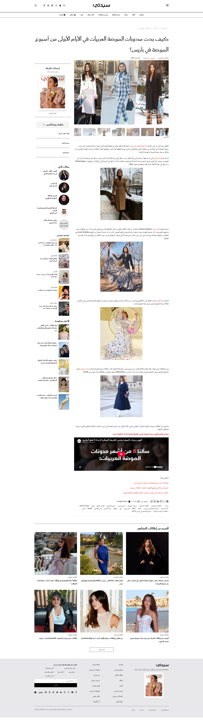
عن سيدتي (96, 675)
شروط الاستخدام (165, 710)
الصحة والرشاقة (49, 668)
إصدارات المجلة (53, 68)
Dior (134, 508)
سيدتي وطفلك (103, 15)
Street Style (84, 506)
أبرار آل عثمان (53, 186)
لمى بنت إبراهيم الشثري (50, 173)
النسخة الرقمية (52, 113)
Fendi (90, 508)
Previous (164, 92)
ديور (120, 508)
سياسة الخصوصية (152, 710)
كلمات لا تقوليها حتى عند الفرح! (47, 290)
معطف (115, 508)
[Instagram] (48, 5)
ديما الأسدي (159, 300)
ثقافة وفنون (54, 256)
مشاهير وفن (72, 672)
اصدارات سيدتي (117, 696)
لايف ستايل (90, 15)
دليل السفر (119, 702)
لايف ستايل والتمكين (69, 668)
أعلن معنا (142, 710)
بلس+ (81, 15)
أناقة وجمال (60, 672)
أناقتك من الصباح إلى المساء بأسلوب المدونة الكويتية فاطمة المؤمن (145, 493)
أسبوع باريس (121, 506)
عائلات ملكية (53, 303)
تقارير (121, 686)
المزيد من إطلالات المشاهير (153, 528)
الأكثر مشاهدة (62, 321)
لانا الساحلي (158, 158)
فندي (83, 508)
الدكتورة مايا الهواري (51, 198)
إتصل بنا (133, 710)
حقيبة (139, 508)
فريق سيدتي (96, 686)
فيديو (61, 15)
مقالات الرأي (63, 167)
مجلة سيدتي (96, 665)
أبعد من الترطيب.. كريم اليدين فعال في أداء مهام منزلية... (47, 396)
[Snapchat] (60, 5)
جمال (126, 15)
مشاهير (141, 15)
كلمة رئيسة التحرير (54, 125)
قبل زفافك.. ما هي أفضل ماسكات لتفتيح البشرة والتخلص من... (47, 328)
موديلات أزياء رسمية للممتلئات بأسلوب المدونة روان (151, 483)
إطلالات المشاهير (163, 58)
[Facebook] (44, 5)
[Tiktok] (52, 5)
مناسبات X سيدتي (94, 670)
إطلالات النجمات (144, 506)
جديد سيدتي (63, 235)
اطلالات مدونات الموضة (160, 511)
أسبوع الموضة (111, 506)
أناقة (133, 15)
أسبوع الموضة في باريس (137, 146)
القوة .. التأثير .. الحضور (63, 134)
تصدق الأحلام (65, 143)
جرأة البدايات (65, 153)
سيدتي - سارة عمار (149, 58)
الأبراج (55, 271)
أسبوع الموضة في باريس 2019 (141, 511)
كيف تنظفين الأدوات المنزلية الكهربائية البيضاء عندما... (47, 361)
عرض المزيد (101, 649)
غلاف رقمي (96, 696)
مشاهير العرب (53, 240)
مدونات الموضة (132, 506)
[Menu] (167, 5)
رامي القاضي (98, 508)
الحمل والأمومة (49, 676)
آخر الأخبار (96, 702)
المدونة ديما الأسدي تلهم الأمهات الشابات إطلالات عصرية (149, 488)
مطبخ (71, 15)
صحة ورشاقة (116, 15)
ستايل (121, 681)
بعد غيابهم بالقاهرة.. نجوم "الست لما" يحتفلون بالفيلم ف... (47, 244)
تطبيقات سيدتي (95, 691)
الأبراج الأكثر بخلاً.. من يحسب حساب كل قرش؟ (46, 275)
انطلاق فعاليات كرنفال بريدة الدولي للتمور (48, 260)
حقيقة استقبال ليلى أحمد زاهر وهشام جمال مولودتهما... (47, 344)
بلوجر (92, 506)
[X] (56, 5)
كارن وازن (155, 229)
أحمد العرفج (53, 213)
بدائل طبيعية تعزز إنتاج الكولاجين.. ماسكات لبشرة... (47, 379)
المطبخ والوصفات (48, 672)
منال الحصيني (53, 223)
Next (78, 92)
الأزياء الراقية (100, 506)
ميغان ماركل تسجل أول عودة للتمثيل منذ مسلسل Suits (48, 307)
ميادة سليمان (84, 369)
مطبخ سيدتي (118, 670)
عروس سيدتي (118, 691)
